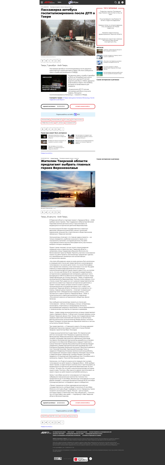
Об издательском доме (59, 432)
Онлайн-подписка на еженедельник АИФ (100, 432)
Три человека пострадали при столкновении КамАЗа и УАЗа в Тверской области (83, 137)
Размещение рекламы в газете (94, 433)
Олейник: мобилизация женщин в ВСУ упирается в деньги (112, 50)
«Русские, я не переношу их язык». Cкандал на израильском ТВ (112, 62)
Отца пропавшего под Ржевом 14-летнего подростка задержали (110, 19)
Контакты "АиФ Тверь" (58, 433)
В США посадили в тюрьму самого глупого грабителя (112, 56)
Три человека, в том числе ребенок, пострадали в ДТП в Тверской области (56, 148)
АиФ (54, 208)
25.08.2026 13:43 (45, 158)
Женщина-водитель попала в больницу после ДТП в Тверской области (57, 137)
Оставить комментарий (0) (82, 106)
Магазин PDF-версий (81, 432)
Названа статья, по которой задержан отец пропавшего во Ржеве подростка (110, 26)
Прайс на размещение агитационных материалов (66, 435)
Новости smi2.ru (46, 153)
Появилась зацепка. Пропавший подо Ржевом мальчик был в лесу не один (110, 13)
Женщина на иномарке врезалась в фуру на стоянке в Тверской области (84, 142)
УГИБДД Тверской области (48, 56)
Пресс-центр (71, 432)
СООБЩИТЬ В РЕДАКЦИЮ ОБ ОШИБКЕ (91, 435)
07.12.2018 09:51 (45, 7)
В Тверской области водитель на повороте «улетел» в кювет (57, 141)
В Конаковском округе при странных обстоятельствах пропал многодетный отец (110, 40)
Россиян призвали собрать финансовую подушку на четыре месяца (112, 68)
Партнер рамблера (68, 458)
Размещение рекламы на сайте (75, 433)
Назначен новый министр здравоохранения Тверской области (110, 33)
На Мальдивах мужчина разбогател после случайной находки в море (113, 73)
